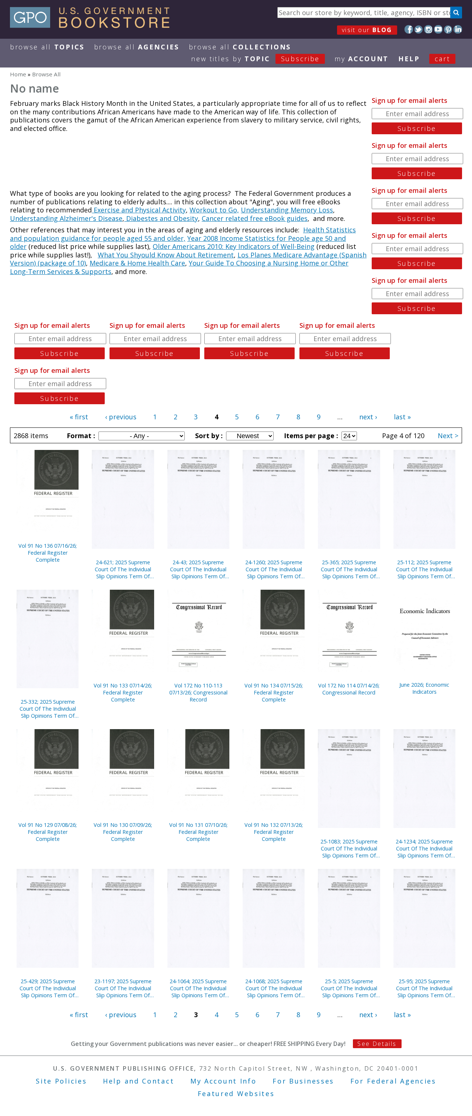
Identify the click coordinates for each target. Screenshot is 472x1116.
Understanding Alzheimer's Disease (66, 218)
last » (402, 416)
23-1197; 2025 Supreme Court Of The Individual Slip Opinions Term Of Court (123, 988)
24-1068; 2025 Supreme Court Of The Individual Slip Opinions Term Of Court (273, 988)
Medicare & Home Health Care (137, 263)
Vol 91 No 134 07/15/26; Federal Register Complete (273, 692)
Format (80, 435)
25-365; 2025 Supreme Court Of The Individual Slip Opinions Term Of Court (349, 569)
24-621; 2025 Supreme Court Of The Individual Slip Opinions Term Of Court (123, 569)
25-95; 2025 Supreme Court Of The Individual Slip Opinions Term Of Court (424, 988)
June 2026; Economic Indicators (424, 688)
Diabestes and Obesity (161, 218)
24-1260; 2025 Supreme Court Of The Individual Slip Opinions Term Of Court (273, 569)
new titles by (255, 58)
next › (368, 416)
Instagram (428, 29)
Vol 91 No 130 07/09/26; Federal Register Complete (123, 831)
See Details (376, 1044)
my (361, 58)
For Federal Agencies (393, 1081)
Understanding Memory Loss (287, 209)
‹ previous (120, 416)
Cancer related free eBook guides (255, 218)
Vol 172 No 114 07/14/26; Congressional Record (348, 689)
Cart (442, 58)
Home (18, 74)
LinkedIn (458, 29)
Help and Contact (138, 1081)
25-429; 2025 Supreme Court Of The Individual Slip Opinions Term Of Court (48, 988)
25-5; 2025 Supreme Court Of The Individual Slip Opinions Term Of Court (349, 988)
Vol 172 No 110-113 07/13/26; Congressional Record (198, 692)
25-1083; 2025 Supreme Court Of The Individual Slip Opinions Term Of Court (349, 848)
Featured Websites (236, 1093)
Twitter (418, 29)
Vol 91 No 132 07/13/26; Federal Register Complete (273, 831)
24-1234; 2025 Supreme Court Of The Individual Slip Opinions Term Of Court (424, 848)
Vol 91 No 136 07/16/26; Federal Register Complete (47, 552)
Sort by (208, 435)
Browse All (47, 46)
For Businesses (303, 1081)
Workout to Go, (214, 209)
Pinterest (448, 29)
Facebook (409, 29)
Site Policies (61, 1081)
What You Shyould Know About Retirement (166, 254)
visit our (367, 30)
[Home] (93, 25)
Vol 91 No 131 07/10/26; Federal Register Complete (198, 831)
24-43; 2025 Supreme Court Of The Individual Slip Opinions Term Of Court (198, 569)
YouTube (438, 29)
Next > (448, 435)
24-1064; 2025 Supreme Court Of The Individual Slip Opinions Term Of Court (198, 988)
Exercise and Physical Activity (139, 209)
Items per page (310, 435)
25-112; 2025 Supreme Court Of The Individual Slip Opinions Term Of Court (424, 569)
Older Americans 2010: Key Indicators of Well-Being (234, 246)
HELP (409, 58)
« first (79, 416)
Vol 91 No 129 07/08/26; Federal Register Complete (47, 831)
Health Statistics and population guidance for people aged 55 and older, (183, 234)
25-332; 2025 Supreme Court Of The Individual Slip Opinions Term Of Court (48, 708)
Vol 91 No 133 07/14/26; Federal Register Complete (123, 692)
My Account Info (223, 1081)
